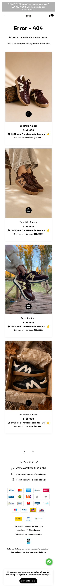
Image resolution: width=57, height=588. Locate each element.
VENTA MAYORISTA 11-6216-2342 (31, 468)
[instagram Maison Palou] (24, 452)
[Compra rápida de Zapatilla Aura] (29, 306)
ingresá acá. (16, 552)
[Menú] (6, 16)
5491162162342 (31, 462)
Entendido (28, 581)
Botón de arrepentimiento (34, 552)
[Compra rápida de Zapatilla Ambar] (29, 114)
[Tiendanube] (29, 531)
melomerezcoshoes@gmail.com (31, 474)
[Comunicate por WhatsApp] (49, 561)
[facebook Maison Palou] (33, 452)
